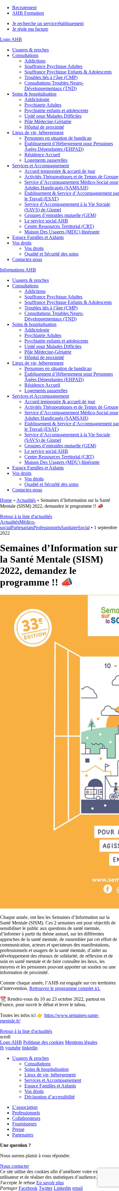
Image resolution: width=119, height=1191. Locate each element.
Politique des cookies (43, 1042)
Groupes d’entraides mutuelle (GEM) (60, 215)
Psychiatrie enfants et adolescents (56, 110)
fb (2, 1047)
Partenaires (22, 1134)
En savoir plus (50, 1182)
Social (84, 527)
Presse (18, 1129)
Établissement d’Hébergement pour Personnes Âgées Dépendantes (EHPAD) (68, 146)
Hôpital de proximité (44, 127)
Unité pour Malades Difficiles (52, 116)
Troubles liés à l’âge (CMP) (51, 77)
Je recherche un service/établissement (48, 23)
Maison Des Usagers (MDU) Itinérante (61, 231)
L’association (25, 1107)
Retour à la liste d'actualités (26, 516)
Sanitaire (69, 527)
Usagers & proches (30, 49)
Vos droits (21, 242)
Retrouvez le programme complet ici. (64, 988)
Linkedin (62, 1188)
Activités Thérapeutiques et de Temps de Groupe (71, 176)
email (77, 1188)
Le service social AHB (46, 220)
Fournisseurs (24, 1123)
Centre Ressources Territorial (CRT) (59, 226)
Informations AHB (18, 269)
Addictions (34, 60)
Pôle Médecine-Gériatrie (47, 121)
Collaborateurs (26, 1118)
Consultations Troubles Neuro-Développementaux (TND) (54, 85)
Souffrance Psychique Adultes (53, 66)
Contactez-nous (27, 259)
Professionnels (47, 527)
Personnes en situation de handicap (58, 138)
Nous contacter (14, 1166)
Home (6, 500)
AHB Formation (28, 13)
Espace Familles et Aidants (38, 237)
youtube (13, 1047)
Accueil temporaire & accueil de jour (59, 171)
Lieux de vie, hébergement (37, 132)
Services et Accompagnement (40, 165)
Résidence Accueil (42, 154)
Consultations (25, 55)
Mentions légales (81, 1042)
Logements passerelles (45, 160)
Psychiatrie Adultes (42, 105)
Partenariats (22, 527)
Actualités (26, 500)
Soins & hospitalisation (34, 94)
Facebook (28, 1188)
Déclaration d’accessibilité (49, 1096)
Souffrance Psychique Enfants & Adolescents (68, 71)
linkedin (30, 1047)
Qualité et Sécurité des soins (51, 253)
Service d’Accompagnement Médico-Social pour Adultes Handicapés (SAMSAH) (71, 185)
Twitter (45, 1188)
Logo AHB (11, 39)
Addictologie (36, 99)
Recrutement (24, 7)
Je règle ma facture (30, 29)
